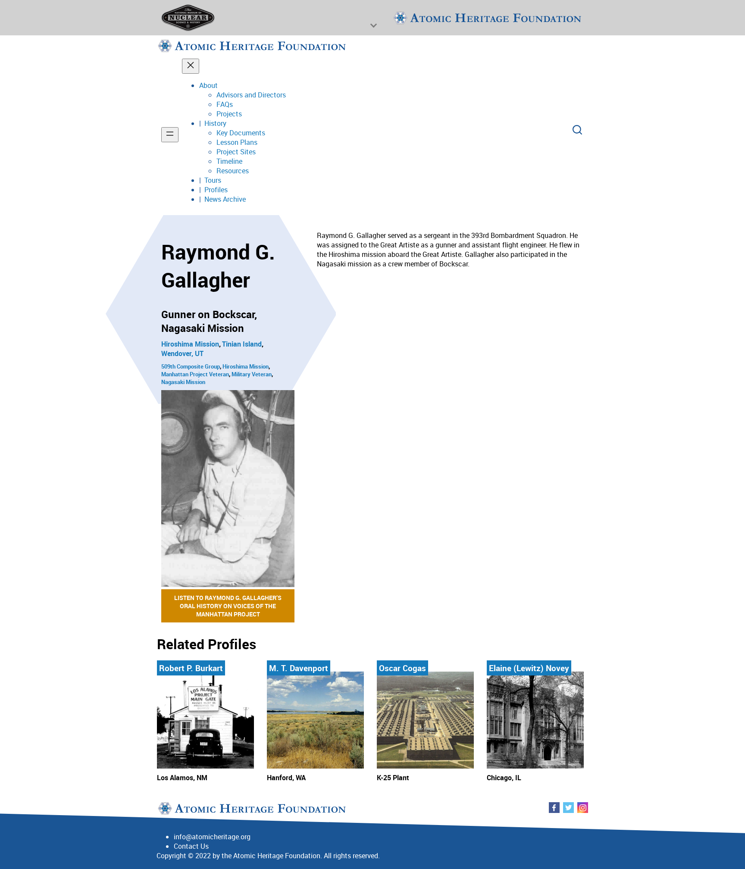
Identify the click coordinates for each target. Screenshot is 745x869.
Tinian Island (242, 344)
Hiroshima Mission (190, 344)
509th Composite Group (190, 366)
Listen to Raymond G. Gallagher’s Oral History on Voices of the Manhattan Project (228, 606)
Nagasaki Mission (183, 382)
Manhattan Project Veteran (195, 374)
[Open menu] (169, 134)
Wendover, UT (182, 353)
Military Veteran (252, 374)
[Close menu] (190, 66)
